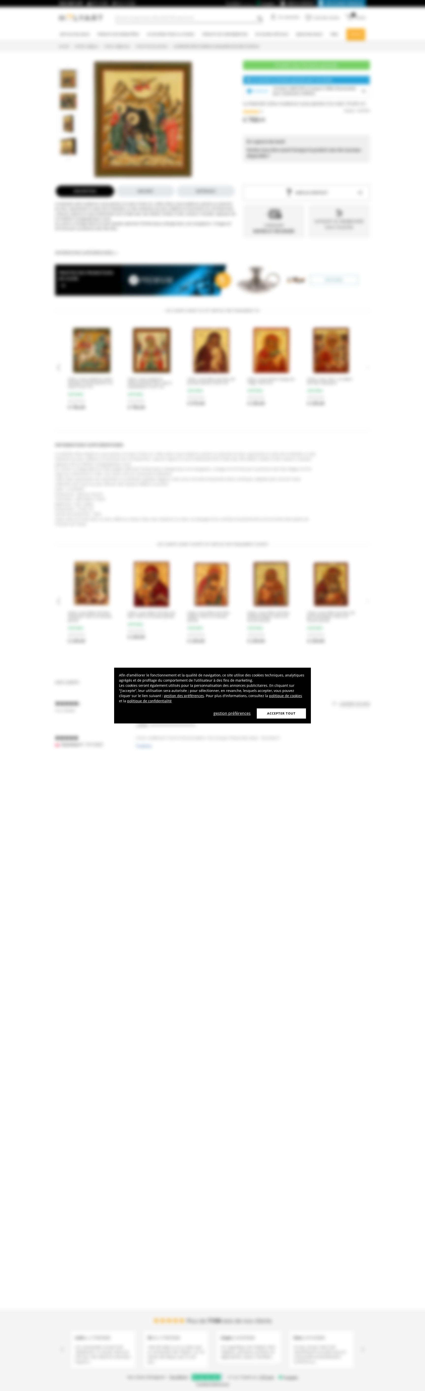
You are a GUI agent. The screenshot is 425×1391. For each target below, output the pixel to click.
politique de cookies (285, 695)
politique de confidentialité (149, 701)
